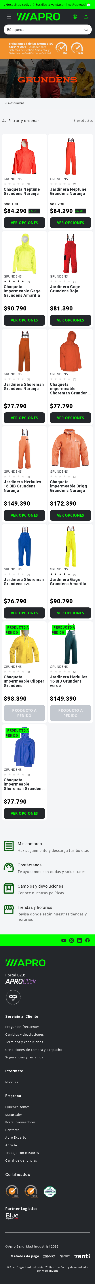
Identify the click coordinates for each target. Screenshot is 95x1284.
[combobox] (48, 29)
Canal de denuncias (21, 1160)
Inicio (7, 103)
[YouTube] (63, 940)
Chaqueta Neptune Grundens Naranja (22, 191)
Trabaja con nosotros (22, 1153)
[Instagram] (71, 940)
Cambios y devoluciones (24, 1034)
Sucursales (14, 1115)
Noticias (11, 1082)
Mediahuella (50, 1271)
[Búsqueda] (86, 29)
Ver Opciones (24, 222)
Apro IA (11, 1145)
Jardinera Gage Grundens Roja (65, 289)
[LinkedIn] (79, 940)
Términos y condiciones (24, 1042)
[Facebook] (87, 940)
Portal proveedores (20, 1122)
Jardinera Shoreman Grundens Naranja (24, 386)
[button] (9, 16)
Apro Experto (15, 1137)
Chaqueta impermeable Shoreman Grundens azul (24, 784)
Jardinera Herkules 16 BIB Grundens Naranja (22, 486)
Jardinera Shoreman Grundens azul (24, 581)
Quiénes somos (17, 1107)
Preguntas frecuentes (22, 1027)
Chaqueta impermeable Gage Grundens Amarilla (22, 291)
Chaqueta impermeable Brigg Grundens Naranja (68, 486)
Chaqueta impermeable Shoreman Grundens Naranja (70, 388)
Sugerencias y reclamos (24, 1057)
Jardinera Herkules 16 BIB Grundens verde (68, 681)
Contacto (12, 1130)
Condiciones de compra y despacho (33, 1050)
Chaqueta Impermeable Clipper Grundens (24, 681)
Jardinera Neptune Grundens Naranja (68, 191)
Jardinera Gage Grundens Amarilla (68, 581)
